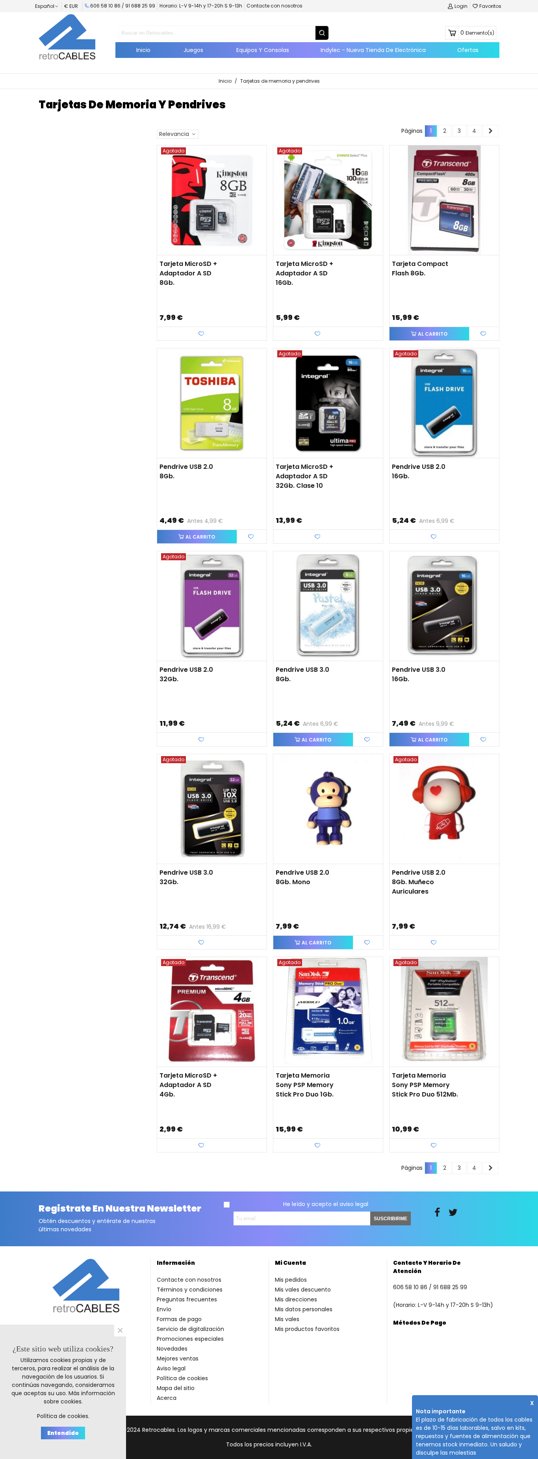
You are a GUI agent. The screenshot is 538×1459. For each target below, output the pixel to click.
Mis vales (287, 1319)
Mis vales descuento (303, 1290)
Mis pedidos (291, 1280)
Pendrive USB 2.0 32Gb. (186, 674)
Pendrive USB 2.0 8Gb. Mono (302, 877)
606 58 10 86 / (107, 5)
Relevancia (175, 134)
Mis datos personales (303, 1309)
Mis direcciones (296, 1299)
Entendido (63, 1433)
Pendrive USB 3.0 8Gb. (302, 674)
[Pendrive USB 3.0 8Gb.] (328, 606)
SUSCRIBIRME (390, 1218)
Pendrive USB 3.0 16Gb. (418, 674)
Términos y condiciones (190, 1290)
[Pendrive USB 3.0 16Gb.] (444, 606)
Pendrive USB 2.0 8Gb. (186, 471)
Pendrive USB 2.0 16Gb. (418, 471)
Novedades (172, 1349)
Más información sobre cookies (79, 1397)
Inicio (143, 50)
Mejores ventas (178, 1358)
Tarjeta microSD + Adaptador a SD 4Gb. (188, 1085)
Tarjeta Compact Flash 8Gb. (420, 268)
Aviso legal (171, 1368)
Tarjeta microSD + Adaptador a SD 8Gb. (188, 273)
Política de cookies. (63, 1416)
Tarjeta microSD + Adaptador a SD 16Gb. (304, 273)
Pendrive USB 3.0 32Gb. (186, 877)
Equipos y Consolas (262, 50)
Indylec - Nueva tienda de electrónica (373, 50)
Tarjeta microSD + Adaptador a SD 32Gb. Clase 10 (304, 476)
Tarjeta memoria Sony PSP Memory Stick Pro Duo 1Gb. (305, 1085)
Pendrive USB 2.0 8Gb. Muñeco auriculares (418, 882)
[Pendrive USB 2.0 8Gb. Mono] (328, 809)
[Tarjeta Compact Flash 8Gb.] (444, 200)
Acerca (166, 1398)
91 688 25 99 (140, 5)
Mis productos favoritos (307, 1329)
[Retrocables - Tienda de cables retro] (67, 36)
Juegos (193, 50)
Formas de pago (179, 1319)
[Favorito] (484, 333)
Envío (164, 1309)
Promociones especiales (190, 1339)
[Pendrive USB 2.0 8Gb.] (212, 403)
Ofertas (468, 50)
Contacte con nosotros (274, 5)
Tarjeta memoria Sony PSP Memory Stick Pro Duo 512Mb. (425, 1085)
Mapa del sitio (176, 1388)
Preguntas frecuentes (187, 1299)
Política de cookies (182, 1378)
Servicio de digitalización (190, 1329)
